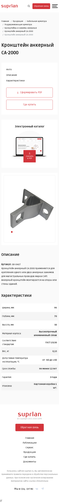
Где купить (29, 104)
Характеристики (15, 80)
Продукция (18, 21)
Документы (29, 461)
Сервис (29, 447)
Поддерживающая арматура (18, 24)
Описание (11, 75)
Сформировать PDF (31, 92)
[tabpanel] (29, 209)
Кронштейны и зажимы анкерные (21, 28)
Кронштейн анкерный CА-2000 (19, 31)
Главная (5, 21)
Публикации (30, 442)
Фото (9, 69)
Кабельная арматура (37, 21)
